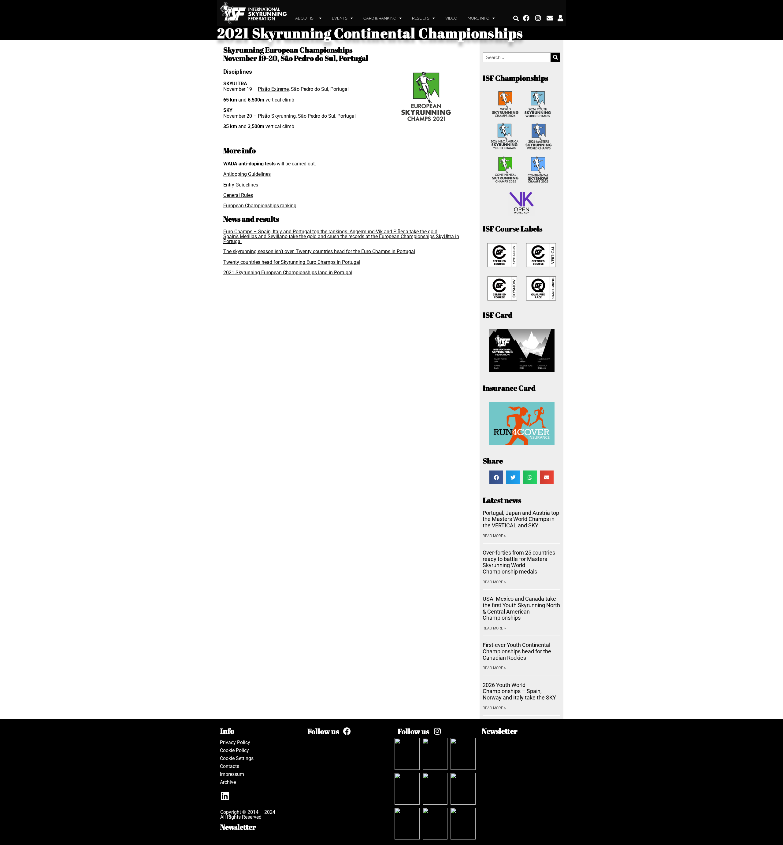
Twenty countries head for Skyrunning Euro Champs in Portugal (291, 262)
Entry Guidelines (240, 185)
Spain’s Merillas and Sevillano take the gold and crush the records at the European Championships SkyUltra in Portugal (341, 239)
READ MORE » (494, 536)
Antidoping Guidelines (247, 174)
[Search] (555, 57)
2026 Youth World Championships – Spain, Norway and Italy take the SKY (519, 691)
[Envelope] (550, 18)
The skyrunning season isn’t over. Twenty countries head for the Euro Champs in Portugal (319, 251)
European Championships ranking (259, 205)
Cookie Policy (234, 750)
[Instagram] (538, 18)
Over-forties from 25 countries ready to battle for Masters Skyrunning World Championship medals (519, 562)
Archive (228, 782)
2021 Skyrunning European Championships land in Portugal (287, 272)
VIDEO (451, 18)
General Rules (238, 195)
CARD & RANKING (379, 18)
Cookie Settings (237, 758)
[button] (516, 18)
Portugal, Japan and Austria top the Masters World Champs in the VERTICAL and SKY (521, 519)
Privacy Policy (235, 742)
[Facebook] (526, 18)
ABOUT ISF (305, 18)
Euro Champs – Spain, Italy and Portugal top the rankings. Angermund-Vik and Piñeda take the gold (330, 231)
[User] (560, 18)
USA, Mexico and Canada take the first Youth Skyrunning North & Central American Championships (521, 608)
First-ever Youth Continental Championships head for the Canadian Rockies (517, 651)
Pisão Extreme (273, 89)
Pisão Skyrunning (277, 116)
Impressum (232, 774)
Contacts (229, 766)
